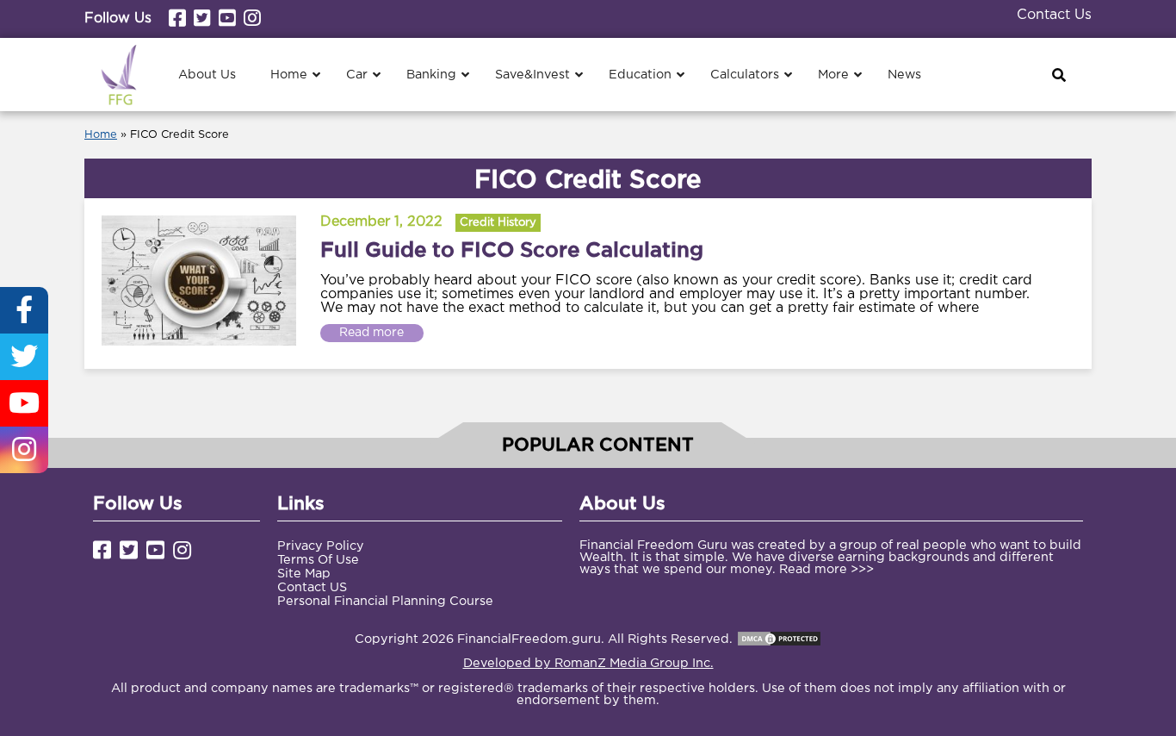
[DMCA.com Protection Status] (779, 639)
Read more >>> (826, 569)
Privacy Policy (320, 546)
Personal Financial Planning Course (385, 601)
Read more (371, 332)
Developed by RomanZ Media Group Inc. (588, 663)
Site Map (304, 573)
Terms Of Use (318, 559)
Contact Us (1054, 15)
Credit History (498, 223)
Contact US (312, 587)
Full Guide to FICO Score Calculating (511, 249)
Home (100, 135)
